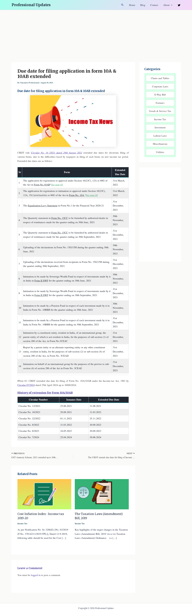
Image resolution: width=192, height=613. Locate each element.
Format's (160, 102)
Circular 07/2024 (26, 385)
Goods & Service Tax (160, 111)
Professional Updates (31, 5)
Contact (154, 5)
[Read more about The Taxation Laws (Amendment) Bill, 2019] (102, 493)
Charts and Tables (160, 78)
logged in (35, 575)
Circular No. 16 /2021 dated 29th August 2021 (56, 152)
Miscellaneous (160, 143)
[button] (122, 5)
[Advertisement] (96, 31)
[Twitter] (179, 5)
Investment (160, 127)
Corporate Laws (160, 86)
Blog (142, 5)
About (166, 5)
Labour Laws (160, 135)
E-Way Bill (160, 94)
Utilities (160, 152)
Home (132, 5)
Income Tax (22, 523)
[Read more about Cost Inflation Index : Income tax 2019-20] (44, 493)
